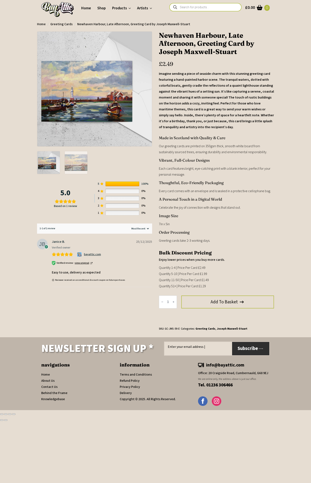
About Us (48, 380)
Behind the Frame (54, 393)
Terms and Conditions (136, 374)
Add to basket (224, 302)
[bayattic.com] (80, 254)
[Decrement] (162, 302)
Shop (101, 8)
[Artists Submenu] (151, 8)
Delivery (126, 393)
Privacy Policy (130, 386)
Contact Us (49, 386)
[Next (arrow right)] (5, 420)
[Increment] (173, 302)
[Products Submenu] (130, 8)
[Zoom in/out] (1, 414)
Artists (142, 8)
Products (119, 8)
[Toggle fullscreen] (5, 414)
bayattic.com (92, 254)
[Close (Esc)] (13, 414)
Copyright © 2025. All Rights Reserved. (148, 399)
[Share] (9, 414)
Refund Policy (130, 380)
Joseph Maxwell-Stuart (232, 329)
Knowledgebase (53, 399)
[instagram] (216, 401)
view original (82, 263)
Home (86, 8)
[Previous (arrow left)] (1, 420)
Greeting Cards (61, 24)
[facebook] (203, 401)
